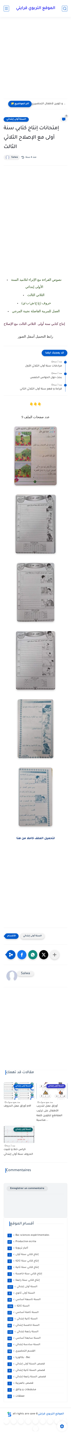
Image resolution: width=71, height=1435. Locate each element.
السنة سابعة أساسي (24, 1338)
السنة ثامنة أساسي (23, 1312)
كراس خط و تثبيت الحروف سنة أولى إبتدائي (18, 1152)
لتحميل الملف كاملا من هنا (35, 838)
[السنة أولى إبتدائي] (13, 1421)
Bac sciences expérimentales (29, 1235)
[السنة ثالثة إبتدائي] (28, 1421)
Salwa (14, 157)
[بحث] (64, 8)
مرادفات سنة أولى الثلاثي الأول (43, 366)
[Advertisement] (35, 60)
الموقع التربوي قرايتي (35, 8)
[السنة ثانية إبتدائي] (21, 1421)
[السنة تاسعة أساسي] (35, 1428)
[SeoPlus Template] (9, 1414)
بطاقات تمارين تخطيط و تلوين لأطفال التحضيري (49, 103)
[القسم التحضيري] (6, 1421)
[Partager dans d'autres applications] (54, 954)
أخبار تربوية (18, 1248)
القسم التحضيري (21, 1351)
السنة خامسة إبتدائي (24, 1325)
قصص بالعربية (21, 1383)
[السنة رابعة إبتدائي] (35, 1421)
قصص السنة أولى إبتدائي (27, 1364)
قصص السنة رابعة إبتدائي (27, 1376)
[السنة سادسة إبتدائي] (50, 1421)
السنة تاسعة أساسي (24, 1299)
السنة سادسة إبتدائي (24, 1344)
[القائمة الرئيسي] (6, 8)
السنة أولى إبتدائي (16, 119)
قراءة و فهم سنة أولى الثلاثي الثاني (41, 389)
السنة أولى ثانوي (22, 1293)
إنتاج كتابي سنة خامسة (25, 1273)
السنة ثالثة (18, 1306)
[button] (21, 954)
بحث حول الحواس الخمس (46, 377)
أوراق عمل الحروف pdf (17, 1106)
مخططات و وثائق (22, 1389)
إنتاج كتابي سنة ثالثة (24, 1261)
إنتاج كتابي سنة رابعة (24, 1280)
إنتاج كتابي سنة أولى (24, 1254)
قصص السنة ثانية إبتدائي (27, 1370)
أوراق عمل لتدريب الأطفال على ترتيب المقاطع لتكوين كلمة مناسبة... (49, 1113)
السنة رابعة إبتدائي (23, 1331)
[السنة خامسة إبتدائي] (43, 1421)
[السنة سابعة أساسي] (57, 1421)
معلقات (16, 1396)
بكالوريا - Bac (19, 1357)
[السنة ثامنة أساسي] (64, 1421)
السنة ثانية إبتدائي (23, 1319)
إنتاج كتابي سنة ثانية (24, 1267)
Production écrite (22, 1241)
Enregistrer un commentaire (27, 1188)
